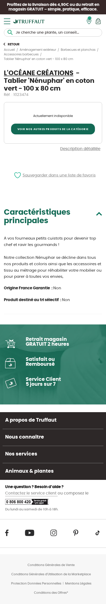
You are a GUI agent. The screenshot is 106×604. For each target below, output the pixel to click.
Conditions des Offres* (51, 592)
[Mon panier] (98, 21)
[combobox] (53, 32)
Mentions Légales (78, 583)
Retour (14, 44)
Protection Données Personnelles (36, 583)
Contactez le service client (31, 493)
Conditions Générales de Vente (51, 565)
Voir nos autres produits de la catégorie (53, 129)
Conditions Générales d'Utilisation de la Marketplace (51, 574)
